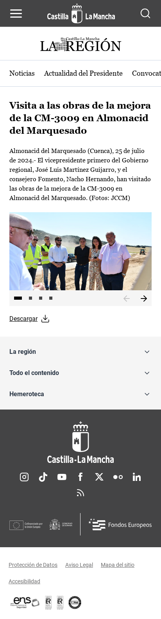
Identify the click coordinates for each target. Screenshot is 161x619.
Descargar (23, 318)
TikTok (43, 477)
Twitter (99, 477)
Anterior (126, 299)
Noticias (22, 73)
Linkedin (136, 477)
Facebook (80, 477)
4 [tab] (50, 298)
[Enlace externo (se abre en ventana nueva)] (60, 602)
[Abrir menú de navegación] (16, 13)
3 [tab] (40, 298)
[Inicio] (80, 442)
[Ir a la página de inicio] (81, 13)
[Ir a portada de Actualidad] (80, 45)
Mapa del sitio (117, 565)
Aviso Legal (79, 565)
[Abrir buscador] (145, 13)
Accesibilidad (24, 581)
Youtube (61, 477)
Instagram (24, 477)
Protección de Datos (33, 565)
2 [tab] (30, 298)
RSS (80, 492)
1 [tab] (18, 298)
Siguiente (143, 299)
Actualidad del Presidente (83, 73)
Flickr (118, 477)
